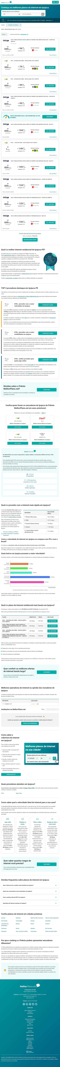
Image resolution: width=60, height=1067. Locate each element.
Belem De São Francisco (37, 918)
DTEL (33, 788)
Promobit (30, 1044)
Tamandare (34, 931)
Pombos (47, 923)
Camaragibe (19, 921)
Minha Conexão (30, 1038)
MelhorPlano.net (9, 255)
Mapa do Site (30, 1025)
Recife (17, 928)
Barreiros (18, 918)
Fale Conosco (30, 1022)
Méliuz (30, 1041)
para (21, 34)
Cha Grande (4, 921)
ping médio (31, 364)
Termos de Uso (30, 1020)
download (52, 317)
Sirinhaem (3, 931)
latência (30, 373)
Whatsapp (51, 49)
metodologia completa (11, 278)
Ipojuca (19, 29)
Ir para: (3, 25)
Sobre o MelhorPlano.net (30, 1010)
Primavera (3, 928)
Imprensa (30, 1012)
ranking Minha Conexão (15, 517)
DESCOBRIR (50, 116)
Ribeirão (33, 928)
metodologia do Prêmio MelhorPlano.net (28, 296)
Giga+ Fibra (28, 788)
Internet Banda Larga (10, 29)
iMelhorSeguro (30, 1048)
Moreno (18, 923)
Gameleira (48, 921)
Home (2, 29)
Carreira (30, 1030)
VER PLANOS (18, 427)
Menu (54, 2)
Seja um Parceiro (30, 1032)
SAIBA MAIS (46, 389)
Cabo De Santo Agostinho (52, 918)
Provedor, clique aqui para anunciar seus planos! (30, 233)
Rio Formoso (48, 928)
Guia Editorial (30, 1013)
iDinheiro (30, 1045)
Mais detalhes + (53, 55)
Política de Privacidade (30, 1019)
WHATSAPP (53, 621)
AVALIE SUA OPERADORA (30, 723)
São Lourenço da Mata (22, 931)
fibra (26, 317)
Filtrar (3, 34)
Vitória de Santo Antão (51, 931)
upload (5, 319)
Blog (30, 1023)
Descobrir (47, 864)
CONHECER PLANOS (47, 305)
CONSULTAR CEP (10, 774)
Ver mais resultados (30, 239)
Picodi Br (30, 1042)
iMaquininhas (30, 1047)
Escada (32, 921)
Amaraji (3, 918)
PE (16, 29)
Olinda (32, 923)
